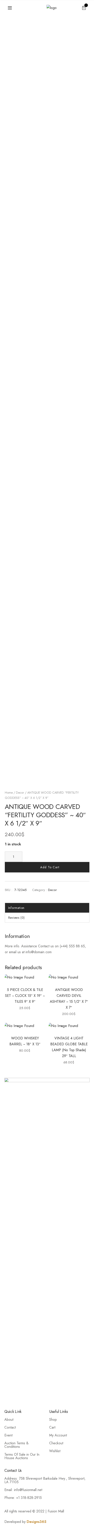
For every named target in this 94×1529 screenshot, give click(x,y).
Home (9, 792)
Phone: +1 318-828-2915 (23, 1497)
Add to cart (49, 867)
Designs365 (36, 1521)
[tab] (47, 908)
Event (8, 1435)
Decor (20, 792)
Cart (52, 1427)
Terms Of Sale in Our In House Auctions (21, 1456)
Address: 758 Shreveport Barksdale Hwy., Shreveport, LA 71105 (44, 1480)
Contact (10, 1427)
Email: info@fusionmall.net (23, 1489)
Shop (53, 1419)
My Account (58, 1435)
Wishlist (54, 1450)
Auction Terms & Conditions (16, 1445)
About (8, 1419)
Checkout (56, 1443)
